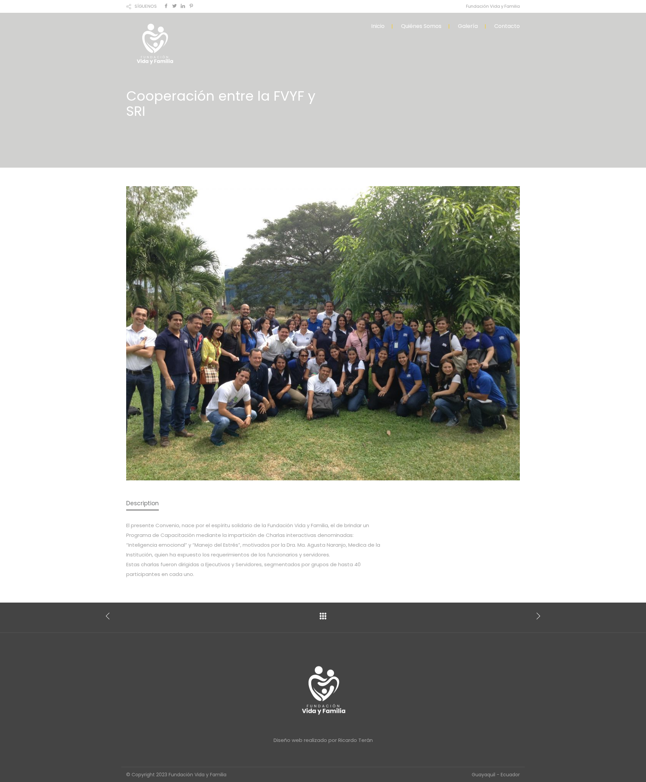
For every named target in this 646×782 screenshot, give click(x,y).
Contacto (507, 26)
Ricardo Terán (355, 740)
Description (142, 503)
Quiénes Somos (421, 26)
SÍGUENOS (146, 6)
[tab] (142, 503)
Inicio (378, 26)
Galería (468, 26)
